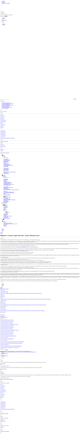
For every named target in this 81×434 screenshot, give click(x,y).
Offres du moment (6, 169)
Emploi (5, 225)
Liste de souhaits (6, 172)
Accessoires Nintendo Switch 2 (8, 182)
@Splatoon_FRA (2, 136)
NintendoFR (2, 144)
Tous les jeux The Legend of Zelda (6, 107)
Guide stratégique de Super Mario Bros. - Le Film (10, 223)
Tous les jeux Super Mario (5, 106)
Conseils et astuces (6, 217)
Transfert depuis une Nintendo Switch (9, 184)
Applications (5, 207)
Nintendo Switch (6, 188)
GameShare (5, 181)
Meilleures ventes (6, 170)
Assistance (9, 351)
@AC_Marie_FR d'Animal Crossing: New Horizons (7, 409)
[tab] (40, 349)
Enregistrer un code (6, 173)
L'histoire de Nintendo (7, 194)
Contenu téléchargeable (7, 164)
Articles (5, 208)
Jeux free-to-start (6, 163)
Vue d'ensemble (6, 186)
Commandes (3, 1)
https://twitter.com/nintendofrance (24, 245)
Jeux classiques (6, 200)
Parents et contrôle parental (4, 351)
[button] (41, 175)
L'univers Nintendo (6, 165)
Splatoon (1, 123)
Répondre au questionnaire (9, 379)
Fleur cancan (5, 191)
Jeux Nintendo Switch (7, 160)
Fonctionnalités (6, 179)
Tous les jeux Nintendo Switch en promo (7, 105)
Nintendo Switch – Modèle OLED (8, 187)
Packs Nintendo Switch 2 (7, 183)
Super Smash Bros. (2, 121)
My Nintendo (5, 224)
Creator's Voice (6, 216)
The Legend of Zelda (3, 120)
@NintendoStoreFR (3, 132)
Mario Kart (1, 127)
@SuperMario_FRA (3, 135)
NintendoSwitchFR (3, 146)
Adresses (3, 2)
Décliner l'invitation (3, 379)
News (3, 229)
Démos (5, 162)
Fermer (1, 363)
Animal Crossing (2, 124)
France (3, 352)
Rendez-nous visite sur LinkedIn (4, 152)
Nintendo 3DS (2, 388)
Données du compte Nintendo (6, 3)
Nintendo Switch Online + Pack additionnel (9, 199)
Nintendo (1, 114)
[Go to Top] (40, 227)
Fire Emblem (2, 117)
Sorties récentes (6, 161)
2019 (2, 230)
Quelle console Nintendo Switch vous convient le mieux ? (11, 189)
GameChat (5, 180)
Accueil (3, 283)
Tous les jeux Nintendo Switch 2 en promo (7, 103)
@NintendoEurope (2, 133)
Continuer (3, 363)
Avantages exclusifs (6, 201)
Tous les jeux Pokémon (5, 108)
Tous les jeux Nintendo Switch (6, 104)
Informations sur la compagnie (15, 351)
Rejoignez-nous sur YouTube (4, 141)
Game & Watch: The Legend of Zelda (9, 192)
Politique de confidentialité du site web (26, 351)
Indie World (5, 215)
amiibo (5, 193)
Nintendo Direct (6, 214)
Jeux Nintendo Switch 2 (7, 159)
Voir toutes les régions (5, 355)
